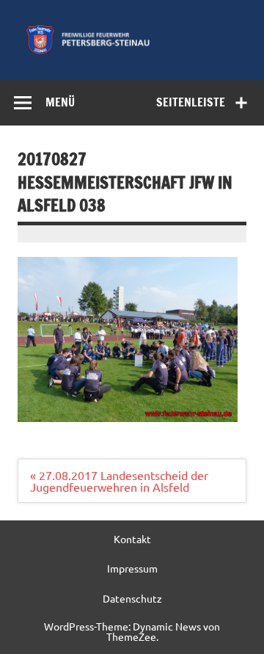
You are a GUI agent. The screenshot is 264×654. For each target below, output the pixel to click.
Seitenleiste (190, 102)
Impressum (132, 568)
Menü (60, 102)
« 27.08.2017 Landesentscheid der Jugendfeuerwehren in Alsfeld (119, 481)
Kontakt (132, 539)
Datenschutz (132, 598)
